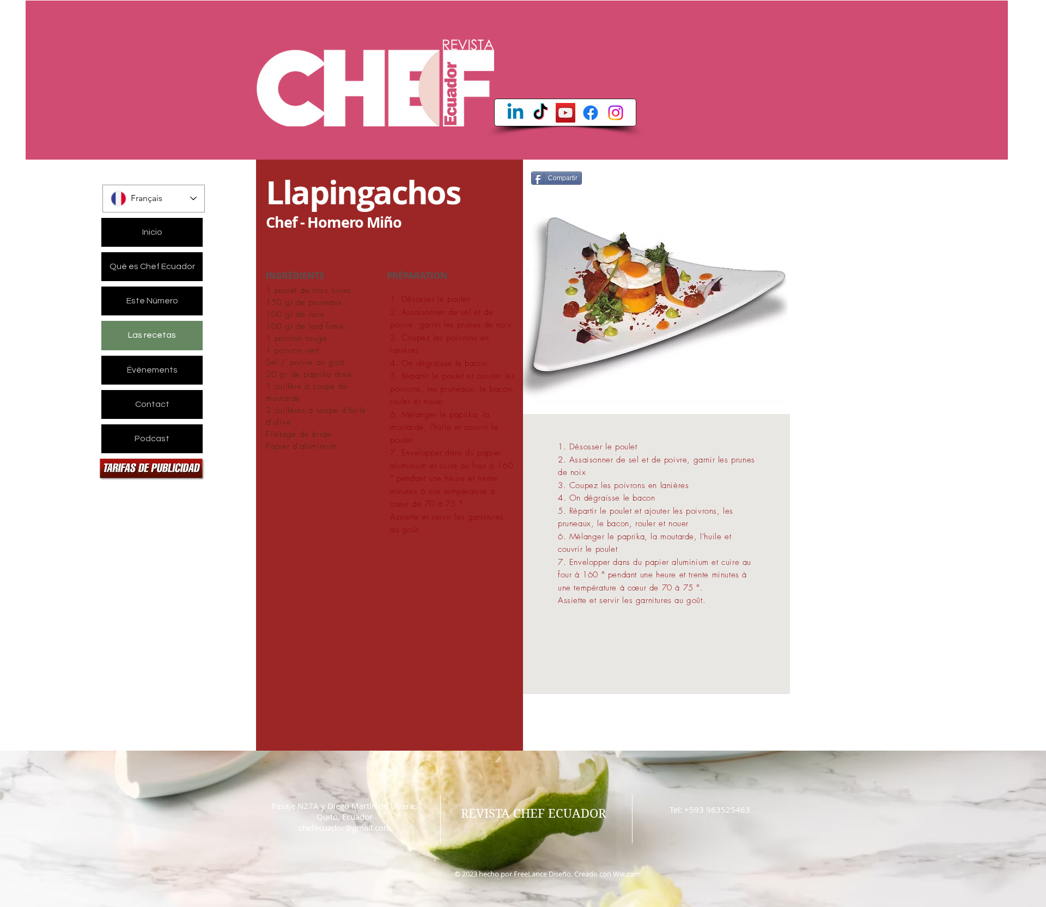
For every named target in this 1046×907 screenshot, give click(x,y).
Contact (152, 404)
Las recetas (152, 335)
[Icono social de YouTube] (565, 113)
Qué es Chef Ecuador (152, 266)
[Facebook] (590, 113)
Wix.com (627, 874)
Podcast (152, 438)
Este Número (152, 300)
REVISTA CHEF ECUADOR (533, 813)
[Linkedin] (515, 113)
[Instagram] (615, 113)
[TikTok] (540, 113)
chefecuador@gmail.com (345, 827)
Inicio (152, 232)
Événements (152, 370)
